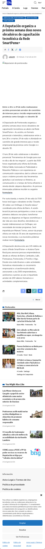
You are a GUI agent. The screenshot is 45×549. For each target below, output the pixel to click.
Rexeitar (22, 530)
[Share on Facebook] (8, 50)
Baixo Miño (20, 325)
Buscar (38, 299)
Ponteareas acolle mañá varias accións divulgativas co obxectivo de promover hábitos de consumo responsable (15, 416)
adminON (12, 57)
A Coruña (20, 355)
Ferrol (26, 355)
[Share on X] (12, 50)
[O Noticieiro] (9, 2)
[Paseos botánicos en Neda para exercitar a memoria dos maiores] (8, 349)
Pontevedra (9, 20)
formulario (7, 192)
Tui (35, 325)
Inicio (4, 13)
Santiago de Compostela (25, 374)
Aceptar (22, 523)
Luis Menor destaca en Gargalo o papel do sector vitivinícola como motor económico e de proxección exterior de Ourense (13, 396)
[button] (41, 495)
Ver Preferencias (22, 537)
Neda (30, 355)
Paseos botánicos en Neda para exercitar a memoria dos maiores (29, 349)
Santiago (27, 371)
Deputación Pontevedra (14, 18)
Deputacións (32, 18)
